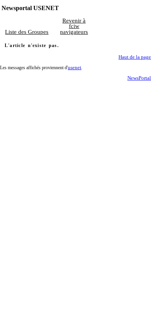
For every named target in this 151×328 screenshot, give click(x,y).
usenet (74, 67)
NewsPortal (139, 78)
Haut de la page (134, 57)
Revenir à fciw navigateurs (74, 26)
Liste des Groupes (26, 32)
